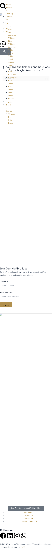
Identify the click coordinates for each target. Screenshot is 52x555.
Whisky (9, 32)
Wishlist (9, 29)
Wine (8, 68)
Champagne (13, 77)
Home (8, 4)
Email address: (6, 292)
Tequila (9, 102)
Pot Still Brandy (11, 120)
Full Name (4, 281)
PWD (22, 547)
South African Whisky (11, 62)
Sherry (11, 99)
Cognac (11, 114)
